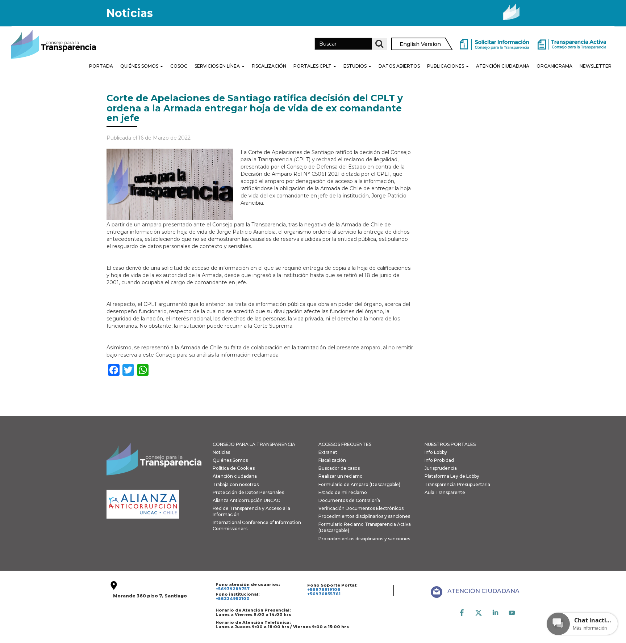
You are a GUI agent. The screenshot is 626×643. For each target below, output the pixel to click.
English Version (420, 44)
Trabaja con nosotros (236, 484)
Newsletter (596, 66)
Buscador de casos (339, 468)
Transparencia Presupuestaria (457, 484)
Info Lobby (436, 452)
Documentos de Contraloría (349, 500)
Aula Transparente (445, 492)
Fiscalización (269, 66)
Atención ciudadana (235, 476)
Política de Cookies (234, 468)
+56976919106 (324, 589)
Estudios (355, 66)
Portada (101, 66)
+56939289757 (233, 588)
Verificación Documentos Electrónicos (361, 508)
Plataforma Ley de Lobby (452, 476)
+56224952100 (233, 598)
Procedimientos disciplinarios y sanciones (364, 516)
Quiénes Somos (139, 66)
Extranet (327, 452)
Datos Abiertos (399, 66)
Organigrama (554, 66)
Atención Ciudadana (502, 66)
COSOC (178, 66)
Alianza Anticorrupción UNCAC (246, 500)
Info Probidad (439, 460)
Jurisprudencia (441, 468)
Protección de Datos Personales (248, 492)
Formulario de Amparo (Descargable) (359, 484)
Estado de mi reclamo (342, 492)
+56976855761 (324, 593)
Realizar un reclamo (340, 476)
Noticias (221, 452)
